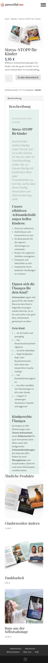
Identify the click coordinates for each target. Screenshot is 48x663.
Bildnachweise (13, 652)
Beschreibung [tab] (14, 98)
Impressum (30, 648)
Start (7, 19)
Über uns (27, 652)
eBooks (14, 19)
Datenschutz (15, 648)
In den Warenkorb (28, 77)
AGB (37, 652)
